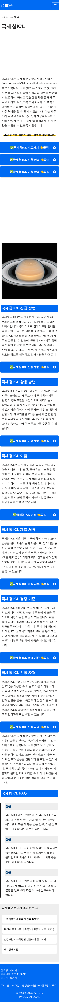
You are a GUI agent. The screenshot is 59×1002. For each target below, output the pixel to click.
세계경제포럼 (11, 949)
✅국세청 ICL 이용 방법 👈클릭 (29, 171)
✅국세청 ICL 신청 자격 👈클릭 (29, 727)
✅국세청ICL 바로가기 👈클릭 (29, 147)
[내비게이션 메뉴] (55, 5)
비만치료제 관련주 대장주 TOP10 (21, 919)
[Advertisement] (29, 53)
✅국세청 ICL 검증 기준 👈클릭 (29, 657)
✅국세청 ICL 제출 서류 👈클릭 (29, 584)
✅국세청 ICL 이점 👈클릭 (29, 514)
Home (4, 17)
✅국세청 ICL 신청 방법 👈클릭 (29, 159)
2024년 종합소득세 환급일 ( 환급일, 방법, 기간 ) (29, 929)
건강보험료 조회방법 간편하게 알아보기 (25, 939)
